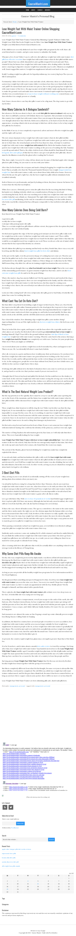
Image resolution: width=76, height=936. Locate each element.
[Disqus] (38, 715)
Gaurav (14, 36)
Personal (22, 686)
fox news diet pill (8, 199)
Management (14, 686)
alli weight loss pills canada (11, 866)
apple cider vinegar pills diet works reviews (16, 849)
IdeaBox (54, 933)
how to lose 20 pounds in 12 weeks (37, 499)
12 (38, 884)
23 (7, 889)
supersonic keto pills (9, 853)
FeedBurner (15, 828)
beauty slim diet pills (9, 858)
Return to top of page (38, 931)
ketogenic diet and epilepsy (12, 153)
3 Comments (22, 36)
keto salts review (43, 646)
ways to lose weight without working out (43, 94)
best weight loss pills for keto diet (37, 251)
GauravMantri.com (38, 4)
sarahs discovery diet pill (10, 862)
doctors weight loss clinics (50, 322)
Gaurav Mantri (36, 933)
